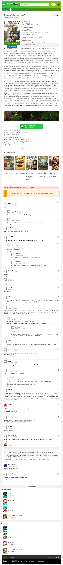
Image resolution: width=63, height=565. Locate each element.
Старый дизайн (32, 486)
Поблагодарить (12, 46)
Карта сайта (13, 557)
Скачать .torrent (12, 43)
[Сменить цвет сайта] (53, 4)
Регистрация (6, 10)
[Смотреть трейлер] (13, 116)
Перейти (32, 187)
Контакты (5, 557)
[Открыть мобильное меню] (58, 4)
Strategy (28, 22)
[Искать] (47, 4)
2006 (26, 21)
